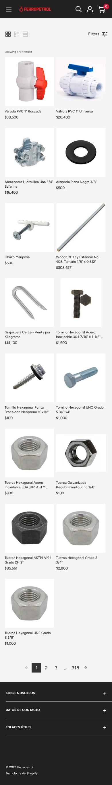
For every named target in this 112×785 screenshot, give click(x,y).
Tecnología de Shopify (22, 773)
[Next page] (85, 668)
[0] (101, 9)
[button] (8, 34)
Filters (93, 34)
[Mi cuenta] (90, 9)
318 (75, 668)
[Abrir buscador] (79, 9)
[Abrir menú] (8, 9)
